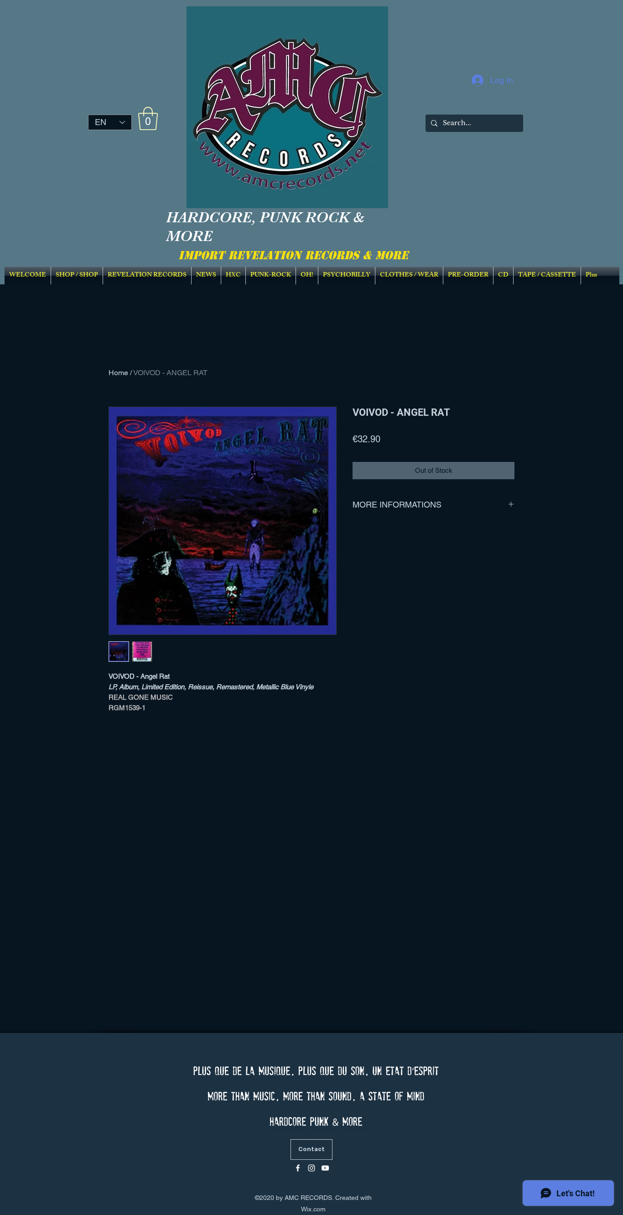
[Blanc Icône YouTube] (325, 1168)
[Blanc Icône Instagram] (311, 1168)
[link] (148, 118)
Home (118, 372)
